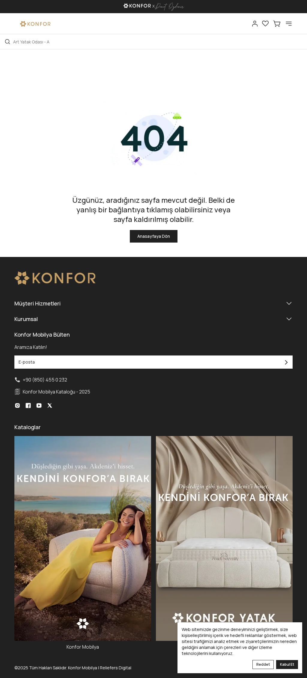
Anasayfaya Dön (153, 236)
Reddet (263, 664)
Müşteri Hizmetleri (37, 303)
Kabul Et (287, 664)
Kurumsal (26, 319)
